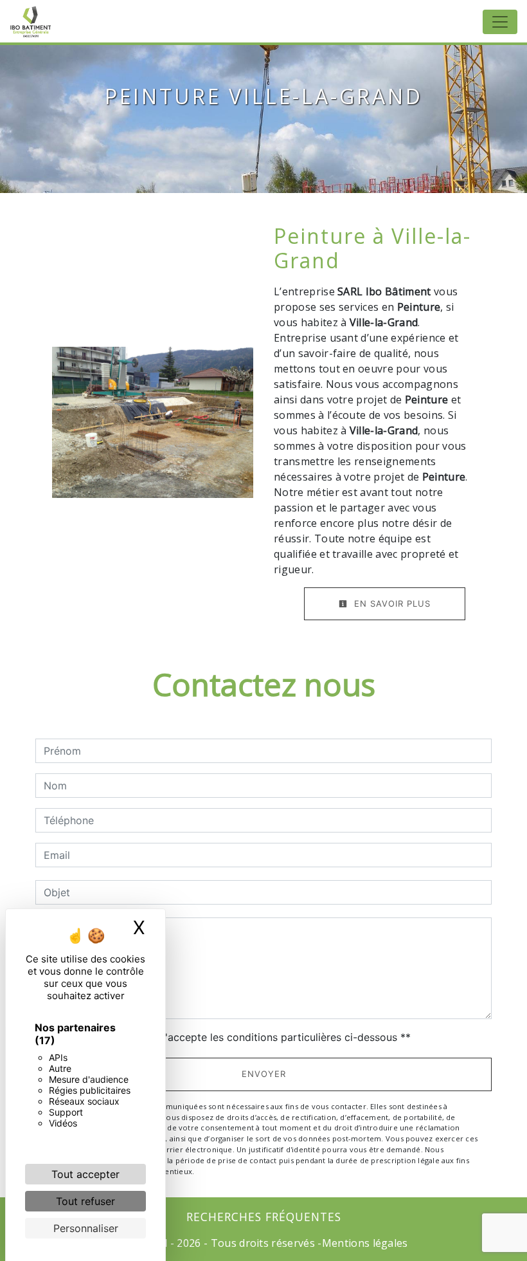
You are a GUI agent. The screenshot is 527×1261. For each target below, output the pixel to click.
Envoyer (264, 1074)
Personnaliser (85, 1228)
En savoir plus (391, 603)
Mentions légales (365, 1243)
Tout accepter (85, 1174)
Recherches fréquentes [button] (263, 1216)
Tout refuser (85, 1201)
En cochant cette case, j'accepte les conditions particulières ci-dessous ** (229, 1037)
